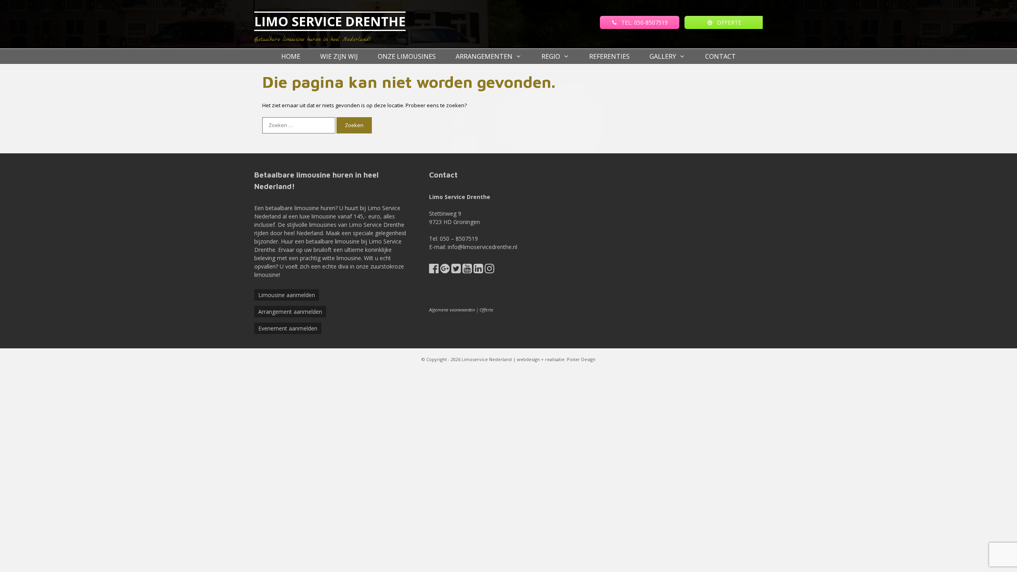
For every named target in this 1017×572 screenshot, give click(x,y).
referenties (609, 56)
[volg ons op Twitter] (456, 270)
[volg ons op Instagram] (489, 270)
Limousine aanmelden (286, 295)
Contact (720, 56)
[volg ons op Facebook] (434, 270)
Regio (550, 56)
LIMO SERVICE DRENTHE (330, 21)
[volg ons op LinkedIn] (478, 270)
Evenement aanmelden (287, 328)
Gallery (663, 56)
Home (290, 56)
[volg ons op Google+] (445, 270)
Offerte (486, 310)
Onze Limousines (407, 56)
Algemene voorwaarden (452, 310)
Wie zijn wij (339, 56)
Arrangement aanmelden (290, 311)
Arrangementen (484, 56)
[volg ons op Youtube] (467, 270)
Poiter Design (581, 359)
